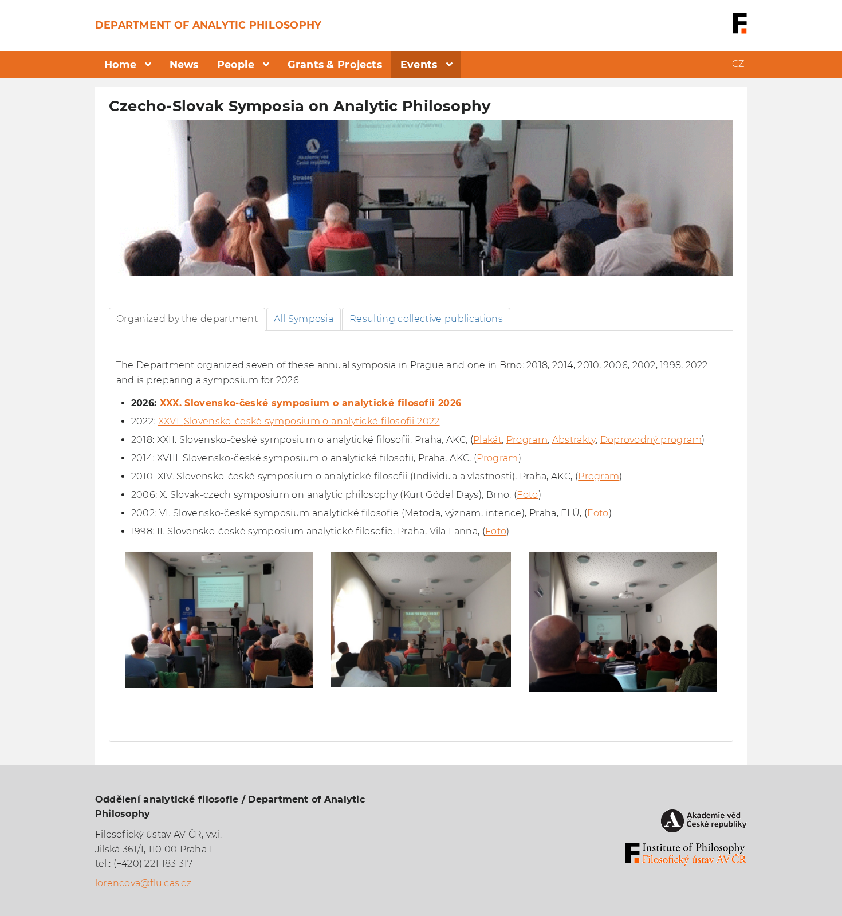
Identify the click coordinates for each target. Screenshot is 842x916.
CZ (738, 63)
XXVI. (171, 421)
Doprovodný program (651, 439)
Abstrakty (574, 439)
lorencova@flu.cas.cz (143, 883)
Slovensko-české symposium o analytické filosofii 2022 (312, 421)
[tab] (187, 319)
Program (527, 439)
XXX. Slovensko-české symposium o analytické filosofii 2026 (311, 403)
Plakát (487, 439)
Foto (527, 494)
